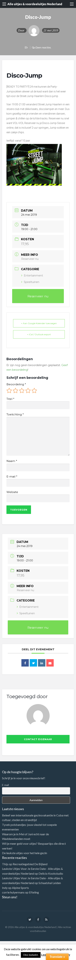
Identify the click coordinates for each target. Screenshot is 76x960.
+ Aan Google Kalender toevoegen (39, 323)
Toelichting (15, 414)
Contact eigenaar (38, 739)
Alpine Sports (20, 887)
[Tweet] (33, 663)
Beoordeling (16, 384)
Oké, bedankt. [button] (30, 954)
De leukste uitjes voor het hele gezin (24, 853)
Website (12, 492)
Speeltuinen (31, 282)
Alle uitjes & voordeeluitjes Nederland (34, 4)
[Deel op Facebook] (25, 663)
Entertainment (33, 275)
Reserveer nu (30, 259)
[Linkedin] (41, 663)
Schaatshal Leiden (50, 883)
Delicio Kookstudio (51, 873)
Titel (10, 399)
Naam (11, 461)
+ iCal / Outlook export (39, 334)
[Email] (50, 663)
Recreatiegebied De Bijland (30, 864)
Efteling (34, 892)
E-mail (11, 476)
